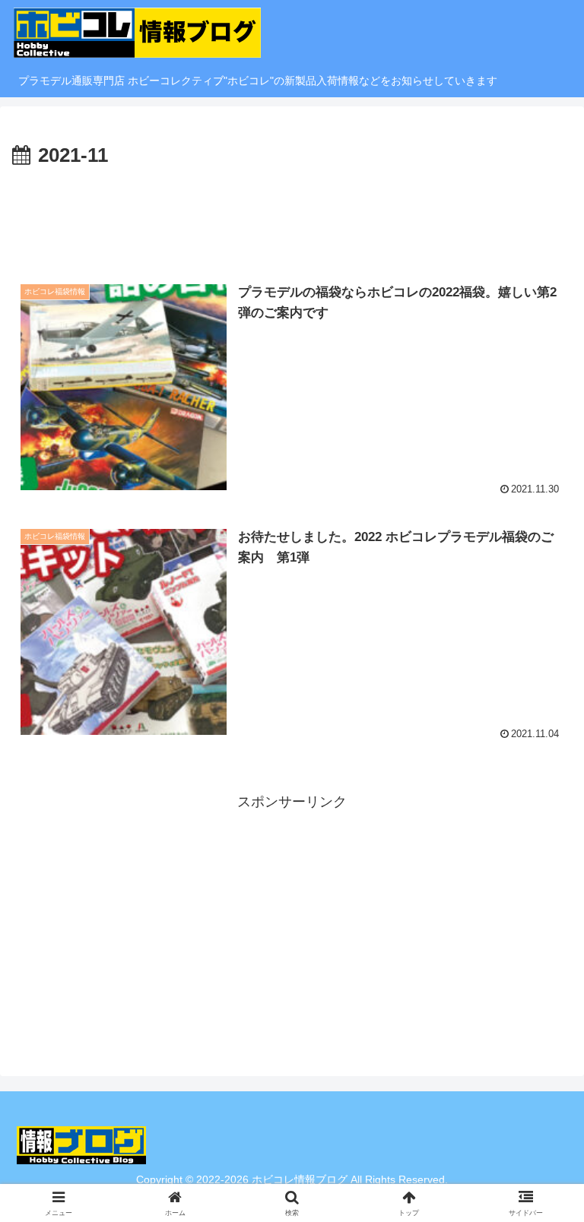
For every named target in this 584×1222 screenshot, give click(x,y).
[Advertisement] (292, 215)
